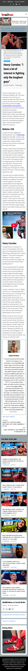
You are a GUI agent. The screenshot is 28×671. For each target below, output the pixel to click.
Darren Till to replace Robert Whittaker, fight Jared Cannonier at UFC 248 (13, 423)
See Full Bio (13, 412)
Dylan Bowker (9, 85)
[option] (14, 22)
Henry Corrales (10, 416)
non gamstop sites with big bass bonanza (13, 614)
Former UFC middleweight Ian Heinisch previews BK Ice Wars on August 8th (12, 461)
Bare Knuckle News (9, 444)
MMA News (10, 1)
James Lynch (7, 465)
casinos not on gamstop (8, 621)
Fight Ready (21, 135)
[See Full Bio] (18, 412)
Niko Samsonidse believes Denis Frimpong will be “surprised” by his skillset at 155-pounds (13, 537)
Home (4, 1)
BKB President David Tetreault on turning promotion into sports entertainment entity (13, 511)
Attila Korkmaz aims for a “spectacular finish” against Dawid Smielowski (13, 563)
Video (11, 446)
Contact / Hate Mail (19, 1)
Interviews (7, 61)
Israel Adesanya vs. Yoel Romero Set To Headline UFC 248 (15, 429)
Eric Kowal (6, 595)
